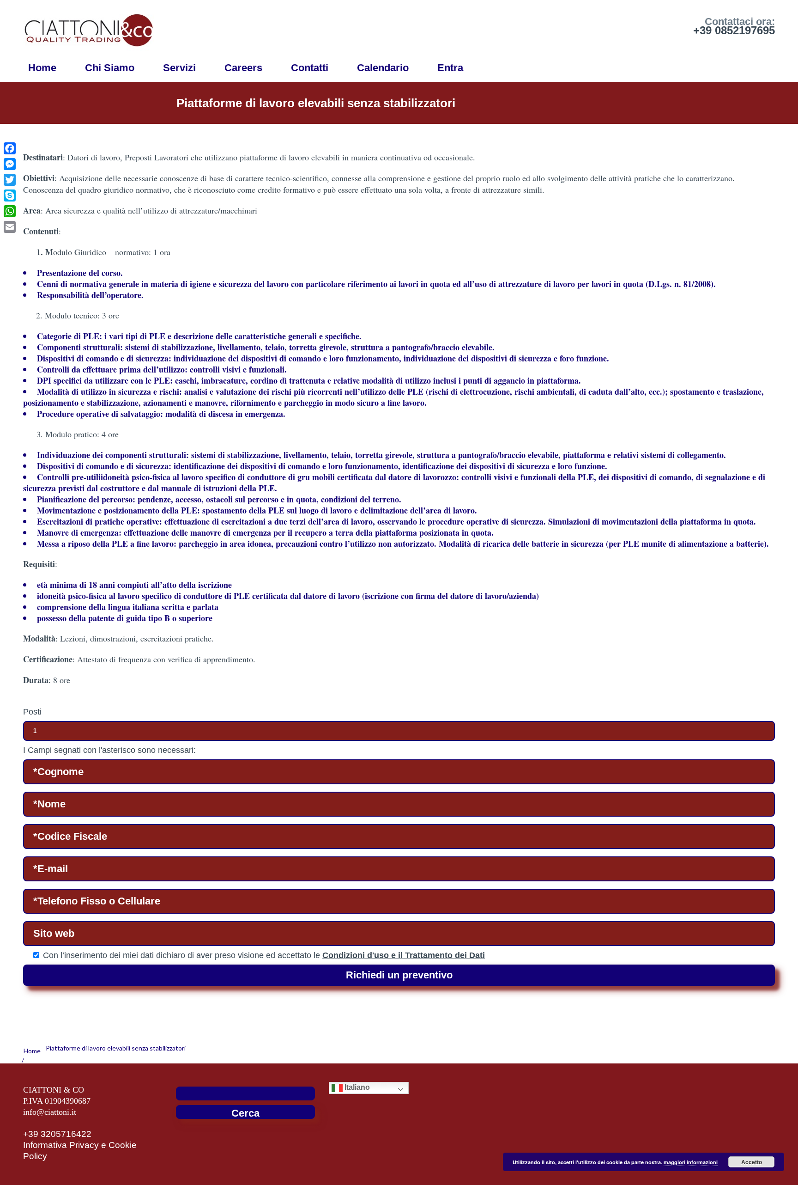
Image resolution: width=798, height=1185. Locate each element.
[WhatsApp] (10, 211)
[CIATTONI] (88, 28)
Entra (450, 67)
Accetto (751, 1162)
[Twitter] (10, 180)
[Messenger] (10, 164)
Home (42, 67)
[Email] (10, 227)
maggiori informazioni (691, 1162)
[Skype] (10, 195)
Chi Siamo (109, 67)
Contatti (309, 67)
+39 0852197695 (734, 30)
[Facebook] (10, 148)
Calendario (383, 67)
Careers (243, 67)
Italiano (356, 1088)
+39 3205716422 (57, 1134)
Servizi (179, 67)
